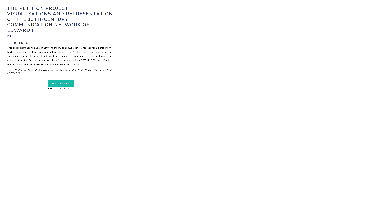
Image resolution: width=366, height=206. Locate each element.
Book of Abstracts (60, 83)
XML (9, 36)
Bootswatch (67, 88)
